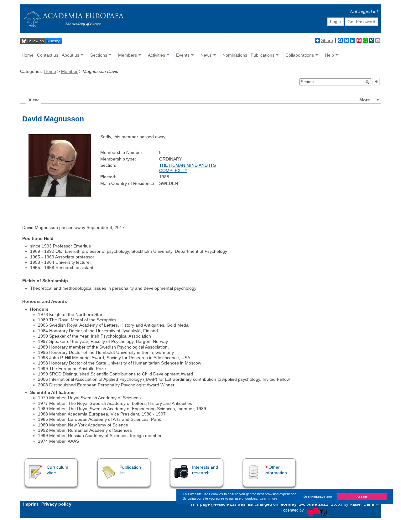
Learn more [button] (268, 498)
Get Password (361, 21)
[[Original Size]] (60, 195)
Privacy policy (56, 504)
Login (335, 21)
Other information (276, 470)
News (205, 55)
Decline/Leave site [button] (318, 496)
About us (70, 55)
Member (69, 71)
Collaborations (299, 55)
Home (28, 55)
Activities (156, 55)
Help (329, 55)
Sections (98, 55)
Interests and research (205, 470)
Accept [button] (362, 496)
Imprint (30, 504)
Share (327, 40)
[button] (367, 82)
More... (366, 99)
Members (127, 55)
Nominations (234, 55)
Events (183, 55)
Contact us (47, 55)
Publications (262, 55)
